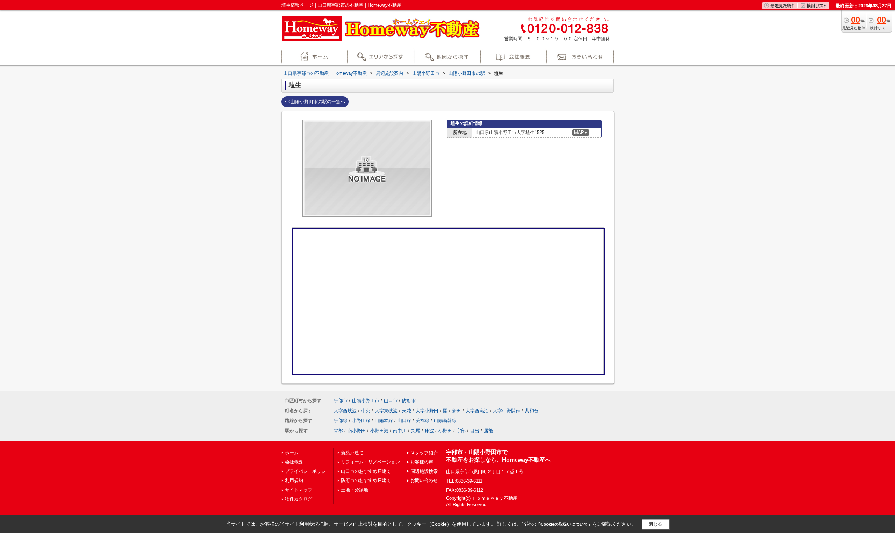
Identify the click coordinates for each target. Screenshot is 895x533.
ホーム (292, 452)
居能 (488, 430)
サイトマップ (298, 489)
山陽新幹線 (445, 420)
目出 (474, 430)
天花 (406, 410)
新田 (456, 410)
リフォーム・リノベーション (370, 461)
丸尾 (415, 430)
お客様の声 (421, 461)
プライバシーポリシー (307, 471)
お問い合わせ (424, 480)
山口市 (391, 400)
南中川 (400, 430)
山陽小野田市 (365, 400)
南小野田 (357, 430)
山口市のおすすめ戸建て (366, 471)
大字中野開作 (506, 410)
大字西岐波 (345, 410)
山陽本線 (384, 420)
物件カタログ (298, 499)
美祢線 (422, 420)
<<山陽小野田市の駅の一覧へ (315, 101)
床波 (429, 430)
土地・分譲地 (354, 489)
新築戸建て (352, 452)
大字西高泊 (477, 410)
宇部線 (341, 420)
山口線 (404, 420)
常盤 (338, 430)
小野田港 (379, 430)
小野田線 (361, 420)
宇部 (461, 430)
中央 (365, 410)
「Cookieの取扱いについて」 (564, 524)
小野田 (445, 430)
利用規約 (294, 480)
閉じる (655, 524)
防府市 (409, 400)
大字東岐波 (386, 410)
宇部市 (341, 400)
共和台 (531, 410)
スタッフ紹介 (424, 452)
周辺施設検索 (424, 471)
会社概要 (294, 461)
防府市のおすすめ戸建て (366, 480)
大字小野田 (427, 410)
